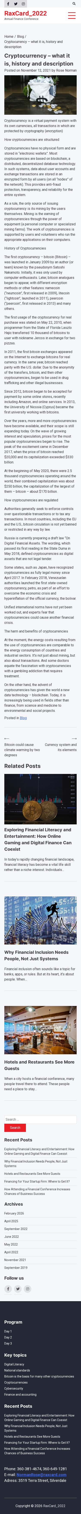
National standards (17, 1370)
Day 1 (8, 1331)
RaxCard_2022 (25, 13)
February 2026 (14, 1213)
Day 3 (8, 1343)
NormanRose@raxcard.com (42, 1474)
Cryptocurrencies (16, 1382)
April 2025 (11, 1221)
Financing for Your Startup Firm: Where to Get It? (37, 1181)
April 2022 (11, 1252)
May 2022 (11, 1244)
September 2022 (15, 1229)
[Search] (74, 4)
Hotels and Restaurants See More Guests (32, 1173)
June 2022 (11, 1236)
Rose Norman (66, 70)
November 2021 (15, 1260)
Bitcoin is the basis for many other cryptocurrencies (39, 1376)
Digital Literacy (14, 1364)
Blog (23, 718)
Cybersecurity (13, 1388)
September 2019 (15, 1267)
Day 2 (8, 1337)
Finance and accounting (20, 1394)
